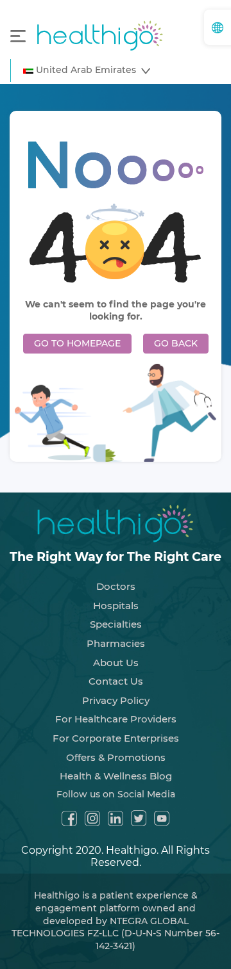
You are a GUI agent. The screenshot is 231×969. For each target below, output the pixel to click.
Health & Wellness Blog (116, 776)
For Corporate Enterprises (116, 738)
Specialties (116, 624)
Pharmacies (116, 643)
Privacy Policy (116, 700)
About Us (116, 662)
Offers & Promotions (116, 757)
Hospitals (116, 605)
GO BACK (176, 343)
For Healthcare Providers (115, 719)
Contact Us (116, 681)
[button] (86, 70)
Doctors (115, 586)
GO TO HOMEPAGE (77, 343)
